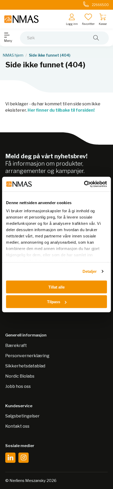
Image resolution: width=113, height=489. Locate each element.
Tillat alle (56, 287)
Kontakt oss (17, 426)
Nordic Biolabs (19, 376)
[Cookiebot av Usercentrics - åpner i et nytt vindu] (84, 184)
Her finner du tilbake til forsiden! (61, 110)
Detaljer (90, 271)
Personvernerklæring (27, 355)
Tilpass (53, 302)
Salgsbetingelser (22, 416)
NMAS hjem (13, 55)
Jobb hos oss (18, 386)
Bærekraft (16, 345)
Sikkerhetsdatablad (25, 365)
